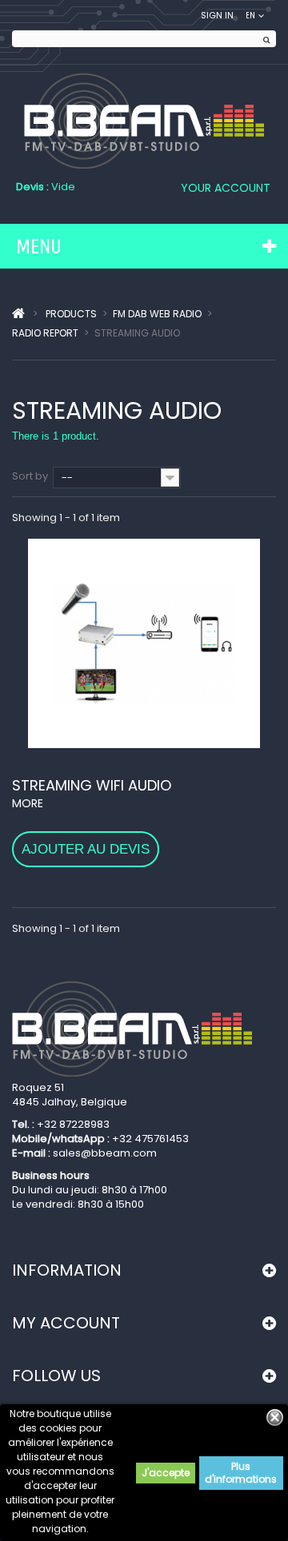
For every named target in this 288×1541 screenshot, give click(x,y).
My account (66, 1323)
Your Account (225, 188)
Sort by (30, 476)
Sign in (217, 16)
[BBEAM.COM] (144, 121)
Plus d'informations (241, 1472)
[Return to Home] (18, 314)
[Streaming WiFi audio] (144, 643)
